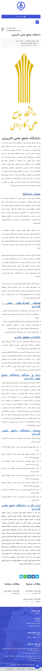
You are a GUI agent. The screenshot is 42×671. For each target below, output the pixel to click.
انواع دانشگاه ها (30, 41)
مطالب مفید (19, 41)
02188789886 (11, 28)
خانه (37, 41)
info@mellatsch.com (14, 30)
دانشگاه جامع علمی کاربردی (29, 43)
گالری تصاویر (10, 669)
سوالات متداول (21, 669)
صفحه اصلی (31, 669)
